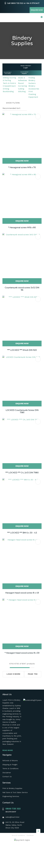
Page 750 (33, 674)
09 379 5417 (11, 812)
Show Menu (3, 17)
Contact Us (7, 776)
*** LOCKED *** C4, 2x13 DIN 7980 (22, 472)
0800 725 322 (13, 808)
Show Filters (13, 103)
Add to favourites (38, 116)
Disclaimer (6, 773)
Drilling (6, 89)
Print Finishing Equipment (33, 94)
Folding (31, 78)
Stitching (22, 91)
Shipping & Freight (9, 765)
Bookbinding (8, 91)
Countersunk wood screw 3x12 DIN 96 (22, 288)
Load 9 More (13, 674)
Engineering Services (10, 796)
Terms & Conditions (10, 768)
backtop (38, 831)
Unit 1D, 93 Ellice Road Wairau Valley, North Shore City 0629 (15, 825)
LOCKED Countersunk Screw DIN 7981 (22, 411)
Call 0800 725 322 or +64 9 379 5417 (23, 3)
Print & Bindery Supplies (12, 788)
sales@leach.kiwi (12, 817)
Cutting (21, 89)
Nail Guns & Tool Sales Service (15, 792)
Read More (7, 750)
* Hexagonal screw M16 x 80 (22, 227)
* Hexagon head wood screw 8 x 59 (22, 653)
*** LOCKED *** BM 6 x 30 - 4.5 (22, 533)
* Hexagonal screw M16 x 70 (22, 167)
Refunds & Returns (10, 760)
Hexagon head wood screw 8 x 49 (22, 593)
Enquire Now (37, 10)
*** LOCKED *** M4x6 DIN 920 (22, 350)
